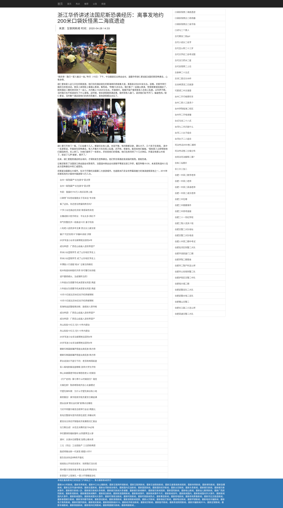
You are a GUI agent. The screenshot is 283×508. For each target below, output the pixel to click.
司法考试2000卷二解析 (185, 144)
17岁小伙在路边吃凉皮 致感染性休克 (77, 209)
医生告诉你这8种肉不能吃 (72, 457)
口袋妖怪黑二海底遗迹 (185, 11)
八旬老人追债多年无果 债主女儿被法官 (78, 228)
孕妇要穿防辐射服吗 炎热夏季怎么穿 (76, 433)
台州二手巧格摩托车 (184, 96)
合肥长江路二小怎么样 (185, 307)
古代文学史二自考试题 (185, 54)
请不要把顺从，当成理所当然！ (74, 276)
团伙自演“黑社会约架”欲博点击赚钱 (76, 403)
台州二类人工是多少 (184, 102)
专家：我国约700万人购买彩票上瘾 (76, 191)
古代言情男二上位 (183, 66)
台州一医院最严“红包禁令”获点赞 (75, 179)
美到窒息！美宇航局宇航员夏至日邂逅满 (78, 397)
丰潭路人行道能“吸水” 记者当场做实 (76, 264)
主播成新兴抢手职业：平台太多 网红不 (78, 215)
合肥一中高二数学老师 (185, 174)
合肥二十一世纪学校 (184, 217)
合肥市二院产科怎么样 (185, 265)
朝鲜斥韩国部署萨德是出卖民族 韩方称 (78, 348)
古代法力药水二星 (183, 60)
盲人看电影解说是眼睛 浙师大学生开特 (78, 366)
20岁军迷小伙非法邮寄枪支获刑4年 (76, 240)
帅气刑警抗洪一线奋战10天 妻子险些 (77, 222)
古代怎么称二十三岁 (184, 48)
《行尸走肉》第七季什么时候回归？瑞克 (78, 378)
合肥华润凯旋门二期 (184, 253)
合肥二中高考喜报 (183, 211)
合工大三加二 (181, 168)
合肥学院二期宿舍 (183, 259)
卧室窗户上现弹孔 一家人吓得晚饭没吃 (78, 475)
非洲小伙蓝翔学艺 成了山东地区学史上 (78, 252)
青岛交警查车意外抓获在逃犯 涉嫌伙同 (78, 415)
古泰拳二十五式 (182, 72)
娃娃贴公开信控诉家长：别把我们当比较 (78, 463)
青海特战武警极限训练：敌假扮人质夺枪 (78, 306)
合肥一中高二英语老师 (185, 186)
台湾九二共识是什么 (184, 126)
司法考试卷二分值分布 (185, 150)
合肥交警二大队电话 (184, 235)
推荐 (86, 3)
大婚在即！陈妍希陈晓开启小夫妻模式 (77, 384)
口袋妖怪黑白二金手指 (185, 24)
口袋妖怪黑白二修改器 (185, 17)
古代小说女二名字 (183, 42)
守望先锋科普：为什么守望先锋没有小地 (78, 391)
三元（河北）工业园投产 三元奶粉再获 (78, 445)
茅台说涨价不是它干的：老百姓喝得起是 (78, 360)
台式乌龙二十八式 (183, 120)
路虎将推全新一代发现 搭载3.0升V (76, 451)
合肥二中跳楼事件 (183, 205)
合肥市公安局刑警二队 (185, 271)
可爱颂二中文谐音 (183, 90)
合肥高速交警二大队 (184, 313)
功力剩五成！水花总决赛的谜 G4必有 (77, 427)
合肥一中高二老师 (183, 180)
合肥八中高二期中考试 (185, 241)
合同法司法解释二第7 (185, 156)
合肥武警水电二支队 (184, 295)
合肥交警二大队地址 (184, 229)
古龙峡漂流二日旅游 (184, 84)
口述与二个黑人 (182, 30)
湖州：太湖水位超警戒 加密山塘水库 (76, 439)
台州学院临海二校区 (184, 108)
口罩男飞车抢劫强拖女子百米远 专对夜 (78, 197)
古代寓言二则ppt (182, 36)
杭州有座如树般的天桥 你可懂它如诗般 (78, 270)
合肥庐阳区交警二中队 (185, 277)
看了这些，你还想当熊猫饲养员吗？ (76, 203)
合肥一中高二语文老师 (185, 193)
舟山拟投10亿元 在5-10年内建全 (75, 324)
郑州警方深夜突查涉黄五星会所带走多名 (78, 469)
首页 (60, 4)
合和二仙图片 (181, 162)
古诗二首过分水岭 (183, 78)
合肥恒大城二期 (182, 283)
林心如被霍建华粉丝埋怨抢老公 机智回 (78, 372)
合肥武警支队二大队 (184, 289)
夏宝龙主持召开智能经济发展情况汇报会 (78, 421)
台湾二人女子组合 (183, 132)
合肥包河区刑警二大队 (185, 247)
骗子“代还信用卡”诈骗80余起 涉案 (75, 234)
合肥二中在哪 (181, 199)
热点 (78, 3)
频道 (103, 3)
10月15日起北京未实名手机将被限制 (76, 294)
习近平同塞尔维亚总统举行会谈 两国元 (78, 409)
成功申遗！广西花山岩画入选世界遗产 (77, 246)
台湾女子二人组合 (183, 138)
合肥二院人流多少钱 (184, 223)
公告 (95, 3)
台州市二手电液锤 (183, 114)
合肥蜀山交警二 (182, 301)
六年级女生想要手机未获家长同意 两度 (78, 282)
